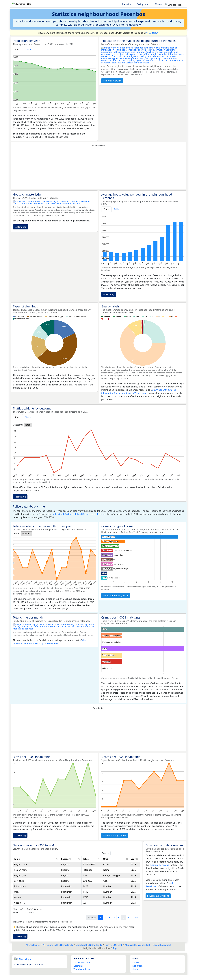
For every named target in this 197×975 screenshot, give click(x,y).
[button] (174, 4)
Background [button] (143, 4)
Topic (17, 858)
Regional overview (112, 80)
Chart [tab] (18, 49)
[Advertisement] (98, 168)
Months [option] (26, 533)
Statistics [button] (126, 4)
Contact (136, 969)
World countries (81, 969)
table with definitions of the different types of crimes (78, 514)
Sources (136, 962)
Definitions (138, 965)
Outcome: (18, 424)
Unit (105, 858)
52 (129, 917)
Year (133, 858)
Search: (105, 853)
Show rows (23, 912)
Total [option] (27, 424)
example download (159, 864)
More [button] (158, 4)
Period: (16, 533)
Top (115, 948)
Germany (78, 965)
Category (66, 858)
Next (135, 917)
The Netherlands (81, 962)
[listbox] (28, 425)
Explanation (21, 226)
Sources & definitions (158, 895)
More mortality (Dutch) (114, 835)
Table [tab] (28, 49)
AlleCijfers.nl (152, 32)
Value (86, 858)
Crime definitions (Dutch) (116, 595)
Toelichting (108, 294)
